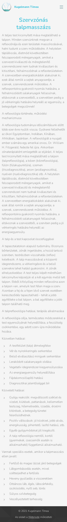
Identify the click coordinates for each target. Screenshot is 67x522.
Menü (61, 7)
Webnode (33, 517)
